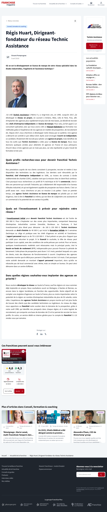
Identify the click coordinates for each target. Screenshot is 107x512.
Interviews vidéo (7, 478)
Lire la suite (89, 71)
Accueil (4, 455)
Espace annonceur (45, 469)
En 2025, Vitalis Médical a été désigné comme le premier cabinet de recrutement (51, 433)
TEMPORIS (15, 354)
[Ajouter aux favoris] (23, 351)
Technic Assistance (94, 37)
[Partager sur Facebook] (37, 334)
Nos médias (6, 481)
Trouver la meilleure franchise (12, 466)
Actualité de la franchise (18, 455)
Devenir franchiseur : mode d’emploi (51, 466)
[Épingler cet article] (75, 21)
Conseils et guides (8, 472)
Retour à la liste (13, 21)
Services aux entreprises (94, 40)
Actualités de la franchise (10, 469)
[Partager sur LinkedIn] (41, 334)
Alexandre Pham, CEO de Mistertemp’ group (85, 433)
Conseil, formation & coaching (16, 26)
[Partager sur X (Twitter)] (45, 334)
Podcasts (5, 475)
